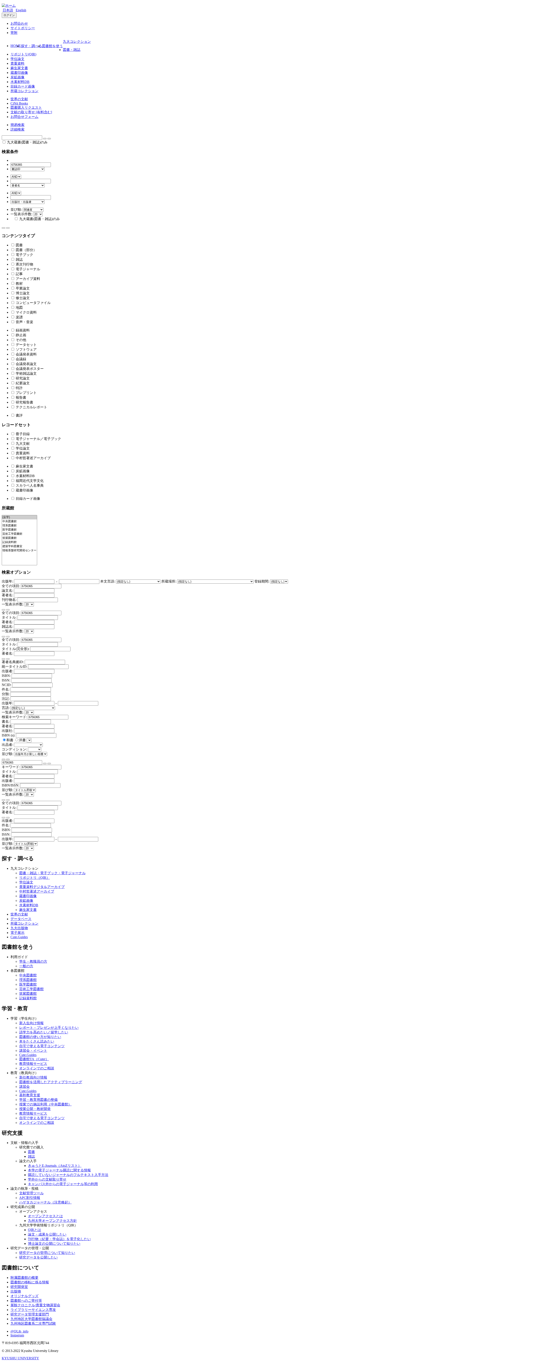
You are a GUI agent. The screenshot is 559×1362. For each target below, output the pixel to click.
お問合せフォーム (24, 117)
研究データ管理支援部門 (29, 1314)
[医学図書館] (19, 530)
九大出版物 (19, 928)
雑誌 (19, 259)
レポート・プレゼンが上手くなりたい (49, 1027)
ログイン (9, 15)
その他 (20, 340)
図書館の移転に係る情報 (29, 1282)
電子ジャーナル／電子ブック (38, 439)
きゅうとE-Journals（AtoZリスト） (54, 1165)
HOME (15, 46)
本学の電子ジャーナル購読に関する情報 (59, 1170)
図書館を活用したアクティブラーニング (50, 1082)
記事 (19, 274)
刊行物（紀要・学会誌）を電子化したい (59, 1239)
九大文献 (22, 443)
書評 (19, 415)
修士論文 (22, 298)
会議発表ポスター (29, 369)
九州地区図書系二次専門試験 (33, 1323)
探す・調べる (31, 46)
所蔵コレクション (24, 91)
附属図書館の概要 (24, 1277)
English (21, 10)
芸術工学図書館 (31, 989)
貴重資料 (17, 63)
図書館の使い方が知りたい (40, 1037)
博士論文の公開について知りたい (54, 1243)
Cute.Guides (19, 937)
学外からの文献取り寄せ (47, 1179)
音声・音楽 (24, 322)
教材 (19, 283)
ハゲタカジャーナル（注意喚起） (45, 1202)
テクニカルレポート (31, 407)
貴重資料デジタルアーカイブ (42, 887)
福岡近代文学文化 (29, 481)
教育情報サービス (33, 1063)
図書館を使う (52, 46)
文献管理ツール (31, 1193)
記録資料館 (28, 998)
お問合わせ (19, 23)
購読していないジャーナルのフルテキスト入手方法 (68, 1175)
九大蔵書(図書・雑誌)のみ (27, 142)
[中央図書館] (19, 521)
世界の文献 (19, 99)
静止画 (20, 335)
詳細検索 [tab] (17, 129)
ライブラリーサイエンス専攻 (33, 1310)
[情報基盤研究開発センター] (19, 550)
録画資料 (22, 330)
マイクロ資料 (26, 312)
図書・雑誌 (71, 50)
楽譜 (19, 317)
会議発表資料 (26, 354)
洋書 (23, 740)
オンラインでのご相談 (36, 1068)
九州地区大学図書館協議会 (31, 1319)
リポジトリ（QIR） (34, 877)
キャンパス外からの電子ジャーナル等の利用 (63, 1184)
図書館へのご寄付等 (26, 1300)
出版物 (15, 1291)
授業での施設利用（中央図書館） (45, 1104)
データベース (20, 919)
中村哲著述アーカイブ (33, 458)
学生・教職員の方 (33, 961)
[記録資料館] (19, 542)
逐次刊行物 (24, 264)
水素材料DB (19, 82)
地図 (19, 307)
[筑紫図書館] (19, 538)
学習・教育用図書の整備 (38, 1100)
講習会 (24, 1086)
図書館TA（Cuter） (34, 1059)
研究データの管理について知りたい (47, 1253)
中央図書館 (28, 975)
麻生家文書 (19, 68)
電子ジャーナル (27, 269)
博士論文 (22, 293)
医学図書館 (28, 984)
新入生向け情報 (31, 1023)
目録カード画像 (22, 86)
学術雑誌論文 (26, 373)
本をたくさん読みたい (36, 1041)
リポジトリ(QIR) (23, 54)
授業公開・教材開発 (35, 1109)
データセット (26, 345)
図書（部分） (26, 250)
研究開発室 (19, 1287)
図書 (19, 245)
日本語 (8, 10)
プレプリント (26, 393)
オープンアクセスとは (45, 1216)
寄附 (13, 32)
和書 (10, 740)
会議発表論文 (26, 364)
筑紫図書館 (28, 993)
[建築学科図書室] (19, 546)
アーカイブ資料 (27, 279)
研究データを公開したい (38, 1257)
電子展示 (17, 932)
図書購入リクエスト (26, 107)
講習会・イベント (33, 1050)
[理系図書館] (19, 526)
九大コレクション (77, 41)
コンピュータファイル (33, 303)
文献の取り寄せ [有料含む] (31, 112)
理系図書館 (28, 980)
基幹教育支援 (29, 1095)
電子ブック (24, 255)
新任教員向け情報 (33, 1077)
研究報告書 (24, 402)
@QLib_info (19, 1331)
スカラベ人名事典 (29, 485)
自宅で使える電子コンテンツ (42, 1046)
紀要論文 (22, 383)
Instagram (17, 1335)
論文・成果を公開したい (47, 1234)
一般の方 (26, 966)
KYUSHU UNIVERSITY (20, 1358)
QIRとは (34, 1230)
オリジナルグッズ (24, 1296)
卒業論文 (22, 288)
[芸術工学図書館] (19, 534)
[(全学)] (19, 517)
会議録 (20, 359)
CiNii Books (19, 103)
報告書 (20, 397)
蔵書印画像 (19, 72)
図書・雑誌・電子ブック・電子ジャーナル (52, 873)
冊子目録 (22, 434)
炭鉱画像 (17, 77)
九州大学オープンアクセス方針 (52, 1220)
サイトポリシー (22, 28)
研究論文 (22, 378)
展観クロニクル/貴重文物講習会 (35, 1305)
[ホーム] (9, 5)
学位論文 (17, 59)
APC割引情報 (29, 1198)
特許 (19, 388)
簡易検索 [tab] (17, 125)
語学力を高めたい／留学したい (43, 1032)
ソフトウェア (26, 349)
